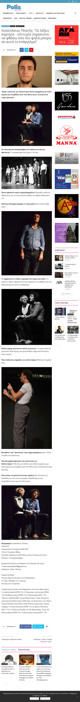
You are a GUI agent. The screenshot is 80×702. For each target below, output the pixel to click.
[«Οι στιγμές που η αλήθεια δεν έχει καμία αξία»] (60, 329)
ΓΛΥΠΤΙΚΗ (4, 664)
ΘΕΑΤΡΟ (12, 26)
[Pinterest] (31, 50)
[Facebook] (69, 1)
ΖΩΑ (15, 18)
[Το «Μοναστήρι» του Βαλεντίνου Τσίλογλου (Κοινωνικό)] (73, 329)
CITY (30, 13)
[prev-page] (2, 684)
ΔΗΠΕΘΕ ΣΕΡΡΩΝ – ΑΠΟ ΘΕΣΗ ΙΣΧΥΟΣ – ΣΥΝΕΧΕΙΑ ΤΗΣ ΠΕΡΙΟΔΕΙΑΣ (71, 284)
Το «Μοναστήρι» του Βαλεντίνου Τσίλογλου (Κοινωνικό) (73, 338)
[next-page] (6, 684)
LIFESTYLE (39, 13)
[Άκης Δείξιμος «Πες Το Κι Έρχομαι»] (59, 275)
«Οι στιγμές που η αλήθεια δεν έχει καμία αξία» (60, 337)
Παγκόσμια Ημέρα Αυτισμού (11, 639)
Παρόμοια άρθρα (8, 649)
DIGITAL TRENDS (25, 18)
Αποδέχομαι (34, 698)
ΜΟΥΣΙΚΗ (57, 314)
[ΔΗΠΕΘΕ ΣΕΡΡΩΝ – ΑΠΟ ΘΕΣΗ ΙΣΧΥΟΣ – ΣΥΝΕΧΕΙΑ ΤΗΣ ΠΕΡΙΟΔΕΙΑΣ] (59, 282)
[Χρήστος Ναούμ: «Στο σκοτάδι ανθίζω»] (59, 258)
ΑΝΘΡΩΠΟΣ (7, 18)
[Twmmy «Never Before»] (60, 311)
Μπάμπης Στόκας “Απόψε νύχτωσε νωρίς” (43, 640)
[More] (47, 626)
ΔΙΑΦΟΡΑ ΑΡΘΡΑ (40, 18)
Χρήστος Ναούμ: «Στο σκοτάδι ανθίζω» (71, 257)
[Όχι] (77, 696)
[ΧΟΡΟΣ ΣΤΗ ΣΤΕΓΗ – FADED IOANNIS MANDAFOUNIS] (73, 311)
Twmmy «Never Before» (60, 318)
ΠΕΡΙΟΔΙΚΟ (52, 18)
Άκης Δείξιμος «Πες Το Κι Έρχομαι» (71, 274)
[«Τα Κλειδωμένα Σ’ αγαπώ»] (59, 266)
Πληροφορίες (45, 698)
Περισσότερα (24, 649)
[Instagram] (72, 1)
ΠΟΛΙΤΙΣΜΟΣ (21, 13)
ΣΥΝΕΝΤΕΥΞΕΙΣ (20, 26)
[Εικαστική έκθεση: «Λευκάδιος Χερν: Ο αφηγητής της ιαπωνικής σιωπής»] (9, 659)
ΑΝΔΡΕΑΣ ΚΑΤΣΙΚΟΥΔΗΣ (55, 13)
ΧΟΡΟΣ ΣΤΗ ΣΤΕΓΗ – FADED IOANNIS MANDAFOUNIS (72, 320)
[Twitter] (76, 1)
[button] (75, 13)
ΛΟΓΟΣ (21, 664)
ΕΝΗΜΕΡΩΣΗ (8, 13)
